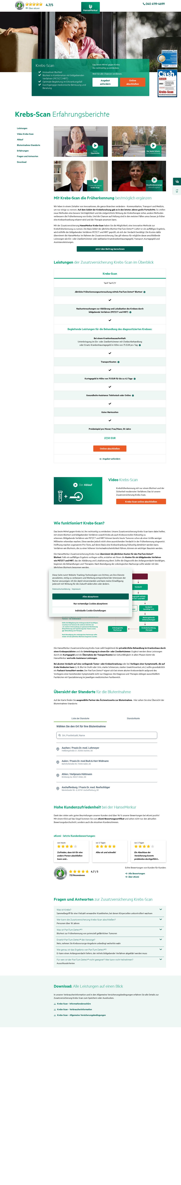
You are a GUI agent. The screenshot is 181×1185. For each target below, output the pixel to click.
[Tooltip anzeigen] (144, 292)
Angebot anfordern (177, 181)
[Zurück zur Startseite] (90, 8)
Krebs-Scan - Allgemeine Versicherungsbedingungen (81, 1015)
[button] (81, 141)
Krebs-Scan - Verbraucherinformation (74, 1009)
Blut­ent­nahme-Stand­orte (28, 145)
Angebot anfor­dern (111, 459)
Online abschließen (177, 191)
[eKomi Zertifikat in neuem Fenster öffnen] (19, 5)
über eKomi (133, 877)
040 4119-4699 (155, 3)
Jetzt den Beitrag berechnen (110, 248)
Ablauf (20, 139)
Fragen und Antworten (27, 156)
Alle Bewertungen (136, 873)
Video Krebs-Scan (25, 133)
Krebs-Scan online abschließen (141, 501)
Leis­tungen (22, 128)
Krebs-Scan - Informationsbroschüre (74, 1003)
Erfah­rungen (23, 150)
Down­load (21, 161)
